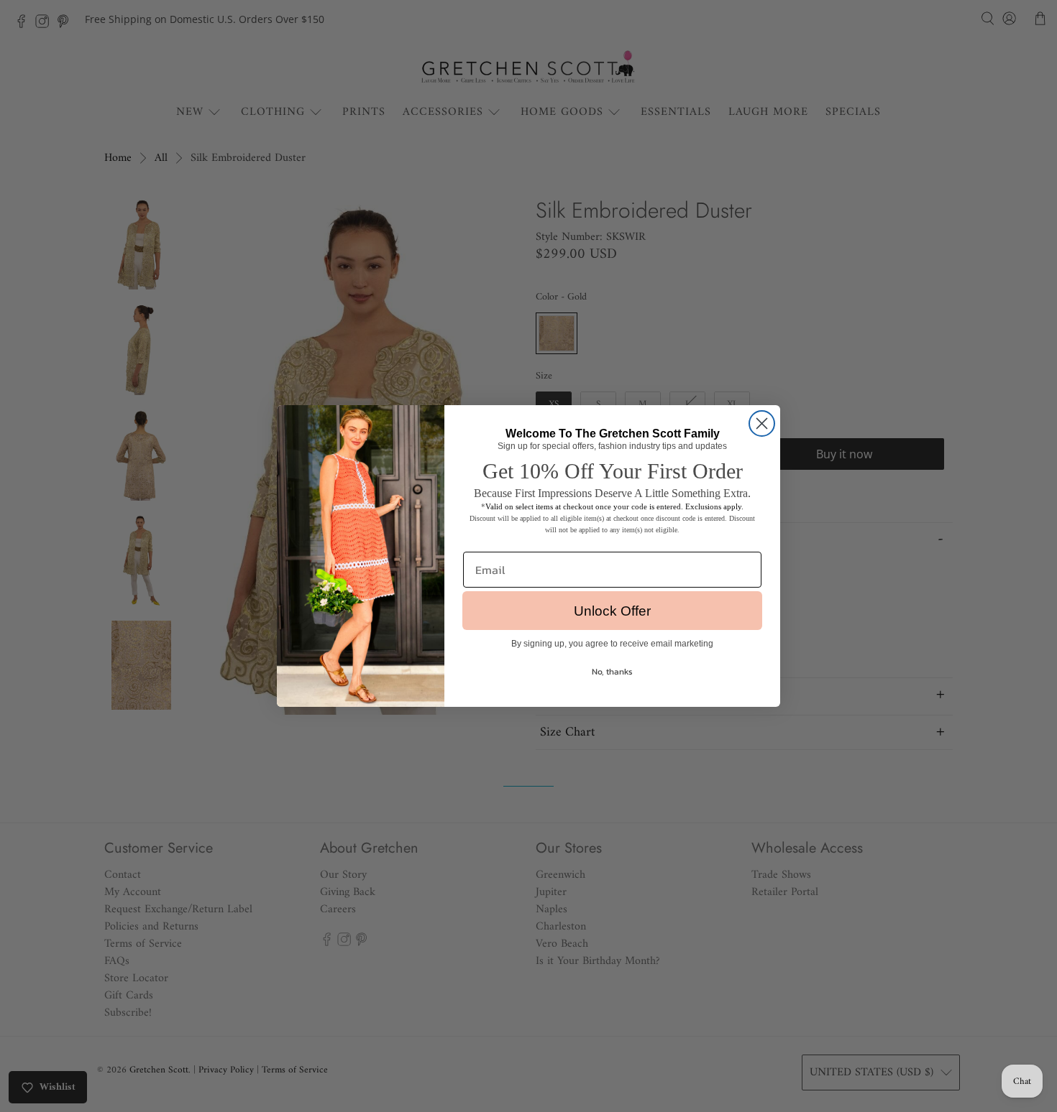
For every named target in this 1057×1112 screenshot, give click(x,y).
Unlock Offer (612, 610)
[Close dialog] (761, 423)
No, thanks (612, 671)
